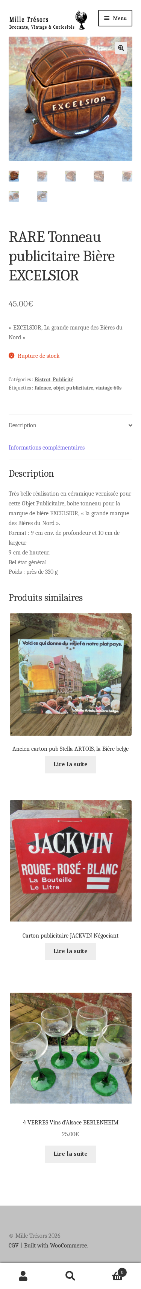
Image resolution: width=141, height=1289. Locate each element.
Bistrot (42, 379)
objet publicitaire (73, 388)
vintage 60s (108, 388)
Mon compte (23, 1276)
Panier (108, 1269)
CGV (14, 1245)
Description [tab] (22, 425)
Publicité (63, 379)
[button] (121, 48)
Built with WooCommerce (55, 1245)
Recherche (70, 1276)
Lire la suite (70, 764)
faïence (43, 388)
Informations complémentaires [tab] (47, 447)
